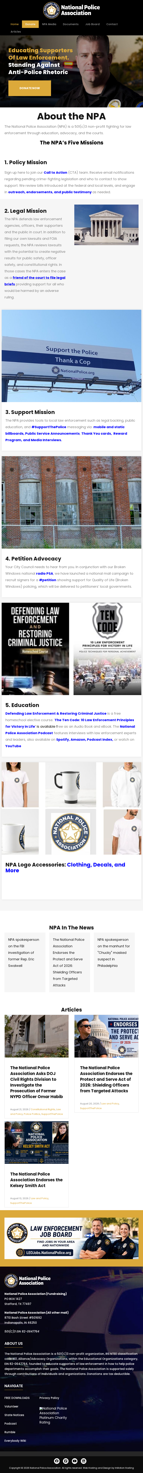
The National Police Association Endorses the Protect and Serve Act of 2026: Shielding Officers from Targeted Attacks (106, 1079)
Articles (16, 32)
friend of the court (29, 277)
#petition (47, 580)
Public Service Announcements (52, 433)
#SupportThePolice (48, 427)
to (47, 277)
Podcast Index (99, 739)
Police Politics (32, 1114)
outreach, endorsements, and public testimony (50, 192)
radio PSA (44, 573)
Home (15, 24)
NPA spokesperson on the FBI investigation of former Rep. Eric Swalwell (23, 952)
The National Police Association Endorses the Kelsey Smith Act (36, 1180)
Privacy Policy (49, 1398)
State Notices (14, 1415)
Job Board (92, 24)
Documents (71, 24)
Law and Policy (110, 1103)
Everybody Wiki (15, 1441)
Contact (112, 24)
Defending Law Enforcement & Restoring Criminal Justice (56, 713)
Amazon (78, 739)
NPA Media (49, 24)
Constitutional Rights (43, 1109)
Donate (30, 24)
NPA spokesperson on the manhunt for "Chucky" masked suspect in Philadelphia (114, 952)
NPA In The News (71, 927)
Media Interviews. (46, 440)
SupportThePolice (52, 1114)
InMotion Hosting (124, 1467)
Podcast (10, 1424)
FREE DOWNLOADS (17, 1398)
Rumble (9, 1432)
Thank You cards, (97, 433)
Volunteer (11, 1406)
